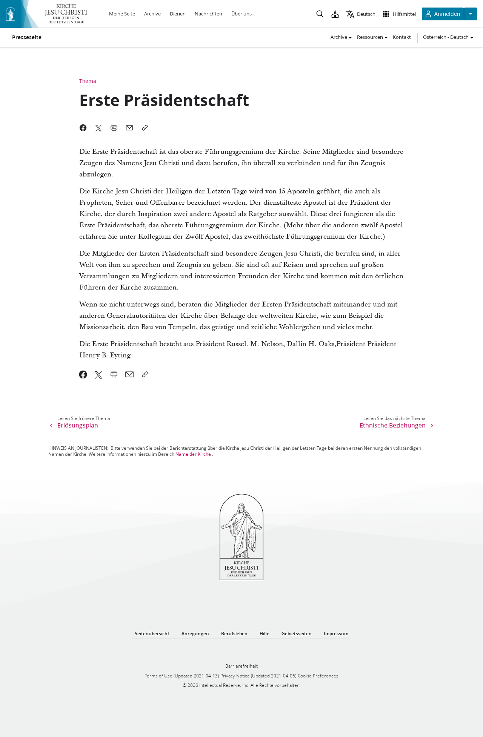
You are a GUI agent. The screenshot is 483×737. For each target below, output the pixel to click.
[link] (83, 374)
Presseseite (27, 37)
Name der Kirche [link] (193, 454)
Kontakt (402, 37)
